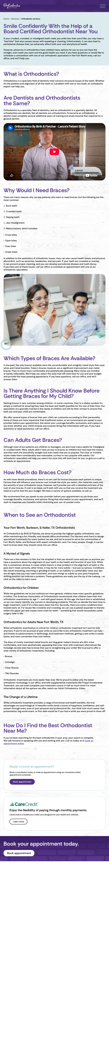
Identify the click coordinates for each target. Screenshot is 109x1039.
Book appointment (22, 781)
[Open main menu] (102, 6)
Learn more (18, 821)
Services (15, 18)
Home (6, 18)
